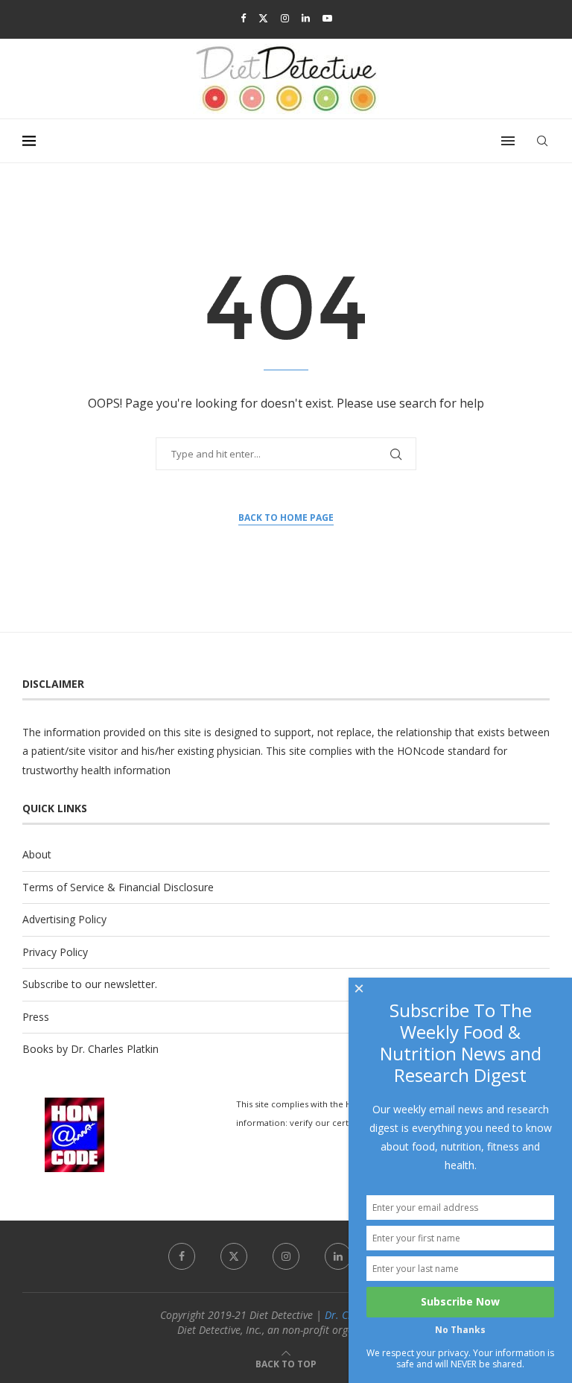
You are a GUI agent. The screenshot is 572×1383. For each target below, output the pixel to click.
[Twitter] (263, 18)
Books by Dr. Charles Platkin (90, 1049)
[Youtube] (327, 18)
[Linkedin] (306, 18)
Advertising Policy (64, 919)
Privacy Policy (55, 952)
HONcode (421, 751)
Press (35, 1017)
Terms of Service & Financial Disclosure (118, 887)
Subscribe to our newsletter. (89, 984)
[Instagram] (285, 18)
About (36, 854)
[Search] (542, 140)
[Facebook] (243, 18)
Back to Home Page (286, 517)
